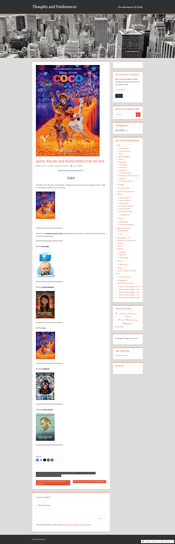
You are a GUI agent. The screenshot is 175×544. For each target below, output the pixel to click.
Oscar (86, 473)
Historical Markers (125, 200)
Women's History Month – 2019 (129, 289)
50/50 (120, 234)
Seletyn (51, 166)
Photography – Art (123, 238)
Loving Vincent (80, 473)
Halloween (122, 255)
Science (119, 246)
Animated (42, 473)
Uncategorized (122, 280)
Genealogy (120, 185)
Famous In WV (125, 215)
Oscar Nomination (41, 475)
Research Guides (124, 188)
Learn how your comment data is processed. (76, 525)
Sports (119, 261)
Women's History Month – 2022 (129, 295)
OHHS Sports (123, 265)
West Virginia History (126, 211)
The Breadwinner (56, 475)
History (119, 194)
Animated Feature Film (52, 473)
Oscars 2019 (123, 168)
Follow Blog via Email (127, 74)
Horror (121, 154)
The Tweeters (122, 351)
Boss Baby (61, 473)
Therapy (120, 268)
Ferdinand (72, 473)
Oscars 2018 (65, 166)
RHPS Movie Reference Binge (128, 176)
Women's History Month (125, 283)
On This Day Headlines (126, 206)
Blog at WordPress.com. (39, 539)
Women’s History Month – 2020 (129, 297)
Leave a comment (77, 166)
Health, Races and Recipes (126, 192)
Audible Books (123, 222)
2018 (37, 473)
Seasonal (120, 249)
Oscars (48, 475)
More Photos (119, 327)
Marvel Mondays (124, 157)
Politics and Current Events (126, 240)
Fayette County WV (125, 198)
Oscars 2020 (123, 170)
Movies (59, 166)
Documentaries (124, 148)
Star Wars (122, 178)
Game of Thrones (124, 151)
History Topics (124, 203)
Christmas (122, 252)
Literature (120, 218)
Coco (67, 473)
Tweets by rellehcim (122, 355)
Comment (99, 518)
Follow (119, 96)
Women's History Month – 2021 (129, 292)
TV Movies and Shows (126, 181)
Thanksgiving (123, 258)
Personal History (122, 231)
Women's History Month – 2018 (129, 287)
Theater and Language (126, 225)
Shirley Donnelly (124, 209)
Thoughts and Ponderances (54, 6)
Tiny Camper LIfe (124, 277)
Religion (120, 243)
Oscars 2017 (123, 162)
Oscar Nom (92, 473)
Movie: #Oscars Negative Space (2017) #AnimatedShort (88, 482)
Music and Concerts (123, 228)
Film (118, 145)
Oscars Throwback (125, 173)
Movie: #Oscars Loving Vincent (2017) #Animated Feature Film (50, 483)
